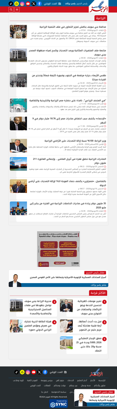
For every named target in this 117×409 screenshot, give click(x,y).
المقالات (47, 385)
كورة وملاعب (18, 380)
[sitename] (96, 372)
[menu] (17, 9)
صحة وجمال (86, 385)
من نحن (73, 392)
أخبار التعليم (82, 380)
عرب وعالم (73, 385)
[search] (11, 9)
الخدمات (70, 380)
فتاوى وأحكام (99, 385)
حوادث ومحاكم (60, 385)
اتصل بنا (44, 392)
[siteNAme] (98, 6)
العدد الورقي (50, 3)
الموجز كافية (32, 380)
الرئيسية (101, 380)
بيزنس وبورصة (47, 380)
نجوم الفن (60, 380)
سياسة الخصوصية (58, 392)
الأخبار (92, 380)
